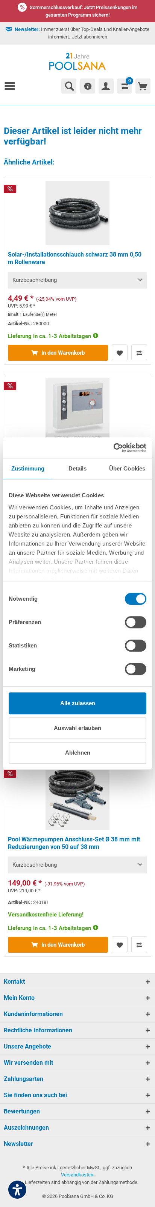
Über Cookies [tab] (127, 468)
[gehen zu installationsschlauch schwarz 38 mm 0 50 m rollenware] (77, 270)
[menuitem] (13, 86)
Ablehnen (77, 752)
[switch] (135, 622)
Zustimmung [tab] (28, 468)
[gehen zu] (13, 86)
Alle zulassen (77, 703)
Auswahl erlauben (77, 728)
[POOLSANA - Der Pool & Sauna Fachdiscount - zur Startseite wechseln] (77, 61)
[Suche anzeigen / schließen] (68, 86)
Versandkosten (77, 1175)
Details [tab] (77, 468)
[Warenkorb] (142, 86)
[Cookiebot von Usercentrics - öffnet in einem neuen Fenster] (113, 448)
